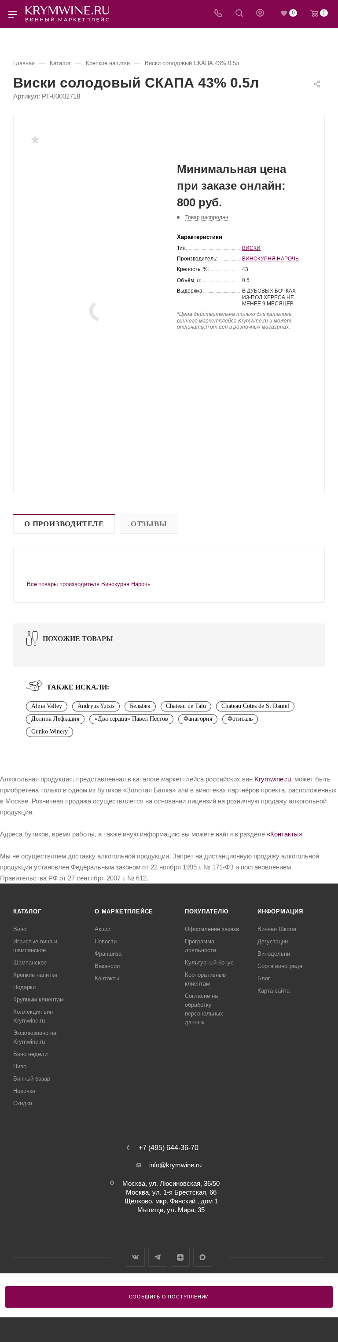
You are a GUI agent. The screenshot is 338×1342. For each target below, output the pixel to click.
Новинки (24, 1091)
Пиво (19, 1066)
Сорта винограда (279, 966)
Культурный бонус (209, 962)
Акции (102, 929)
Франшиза (108, 953)
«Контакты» (284, 834)
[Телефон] (218, 14)
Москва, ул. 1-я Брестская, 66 (171, 1192)
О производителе (64, 524)
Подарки (24, 987)
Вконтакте (135, 1257)
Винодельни (273, 953)
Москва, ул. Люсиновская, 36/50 (171, 1183)
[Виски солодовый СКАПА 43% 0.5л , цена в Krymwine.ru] (100, 311)
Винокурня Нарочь (270, 259)
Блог (263, 978)
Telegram (157, 1257)
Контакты (107, 978)
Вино (19, 929)
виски (251, 248)
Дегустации (272, 941)
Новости (106, 941)
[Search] (239, 14)
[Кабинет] (260, 14)
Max (202, 1257)
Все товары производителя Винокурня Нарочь (89, 584)
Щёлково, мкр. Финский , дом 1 (171, 1201)
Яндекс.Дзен (180, 1257)
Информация (280, 911)
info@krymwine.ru (175, 1165)
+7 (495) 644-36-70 (168, 1147)
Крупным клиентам (38, 999)
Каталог (27, 911)
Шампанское (30, 962)
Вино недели (30, 1054)
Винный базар (31, 1078)
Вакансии (107, 966)
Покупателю (206, 911)
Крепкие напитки (35, 975)
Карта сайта (273, 990)
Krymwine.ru (272, 779)
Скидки (22, 1103)
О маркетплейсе (124, 911)
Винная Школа (276, 929)
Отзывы (149, 524)
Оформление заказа (212, 929)
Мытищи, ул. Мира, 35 (171, 1210)
